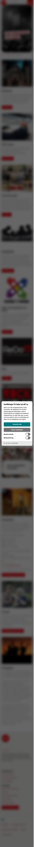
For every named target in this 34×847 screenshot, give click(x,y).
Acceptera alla (17, 424)
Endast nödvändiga (17, 430)
